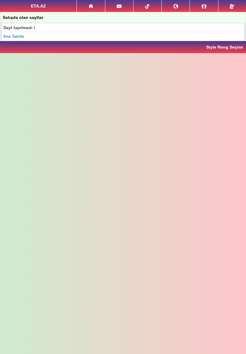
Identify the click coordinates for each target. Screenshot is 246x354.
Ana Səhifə (13, 36)
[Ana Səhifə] (91, 6)
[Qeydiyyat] (232, 6)
